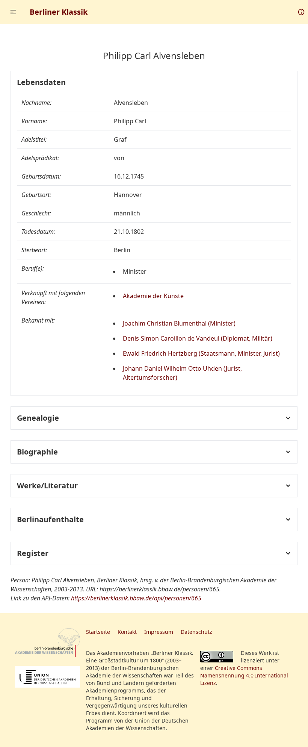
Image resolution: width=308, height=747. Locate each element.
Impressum (158, 631)
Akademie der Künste (153, 296)
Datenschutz (196, 631)
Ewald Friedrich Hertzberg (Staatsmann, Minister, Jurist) (201, 353)
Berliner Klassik (59, 12)
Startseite (98, 631)
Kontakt (127, 631)
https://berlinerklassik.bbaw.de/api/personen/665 (136, 598)
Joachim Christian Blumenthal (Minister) (179, 323)
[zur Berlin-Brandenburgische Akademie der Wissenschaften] (47, 642)
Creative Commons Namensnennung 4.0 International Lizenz (244, 675)
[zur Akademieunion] (47, 677)
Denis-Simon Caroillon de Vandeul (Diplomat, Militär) (197, 338)
